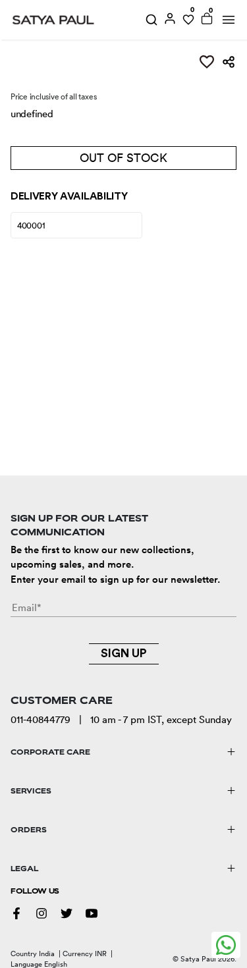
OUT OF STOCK (123, 157)
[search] (151, 19)
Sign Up (124, 653)
